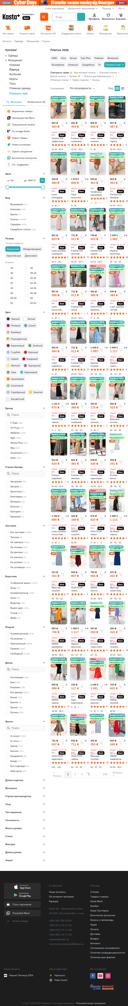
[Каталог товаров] (44, 17)
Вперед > (117, 774)
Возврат (94, 938)
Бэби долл (18, 771)
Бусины (17, 712)
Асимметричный (22, 593)
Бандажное (18, 756)
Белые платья (59, 76)
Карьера (53, 901)
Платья (14, 69)
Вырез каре (19, 608)
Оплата (94, 929)
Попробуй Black (21, 913)
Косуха (96, 80)
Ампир (16, 746)
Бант (15, 682)
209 (105, 774)
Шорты (13, 79)
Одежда (13, 55)
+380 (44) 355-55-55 (60, 920)
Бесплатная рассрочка (102, 915)
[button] (54, 114)
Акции (93, 924)
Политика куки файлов (102, 957)
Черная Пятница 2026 (21, 975)
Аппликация (19, 677)
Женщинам (15, 60)
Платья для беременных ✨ (100, 76)
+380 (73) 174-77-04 (60, 930)
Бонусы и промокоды (102, 920)
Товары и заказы (99, 896)
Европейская (14, 255)
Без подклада (19, 766)
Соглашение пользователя (105, 948)
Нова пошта (60, 980)
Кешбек (94, 906)
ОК (42, 180)
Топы (12, 83)
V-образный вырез (23, 583)
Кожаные (73, 64)
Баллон (17, 751)
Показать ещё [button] (18, 93)
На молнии (19, 562)
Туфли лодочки (81, 80)
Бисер (16, 697)
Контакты (95, 943)
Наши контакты (57, 892)
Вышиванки (58, 64)
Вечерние (113, 58)
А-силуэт (18, 736)
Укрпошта (59, 975)
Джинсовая (31, 255)
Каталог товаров (20, 921)
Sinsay (73, 58)
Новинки (14, 65)
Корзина (120, 19)
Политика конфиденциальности (107, 952)
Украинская (13, 249)
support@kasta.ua (59, 939)
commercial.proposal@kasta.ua (66, 944)
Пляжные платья (60, 80)
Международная (32, 249)
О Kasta (94, 892)
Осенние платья (109, 72)
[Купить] (62, 125)
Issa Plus (85, 58)
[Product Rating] (59, 145)
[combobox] (65, 17)
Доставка (95, 934)
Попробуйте (28, 14)
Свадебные (88, 64)
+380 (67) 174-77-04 (60, 925)
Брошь (16, 707)
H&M (54, 58)
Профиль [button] (94, 19)
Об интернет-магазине (61, 896)
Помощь (106, 8)
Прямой (17, 648)
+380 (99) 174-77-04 (60, 934)
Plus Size (103, 64)
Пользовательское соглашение (91, 1003)
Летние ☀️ (76, 76)
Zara (63, 58)
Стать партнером (54, 8)
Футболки (15, 74)
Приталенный (21, 643)
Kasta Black (96, 901)
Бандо (16, 761)
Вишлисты (108, 19)
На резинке (18, 638)
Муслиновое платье (86, 72)
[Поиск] (81, 17)
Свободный (20, 653)
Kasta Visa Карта (99, 910)
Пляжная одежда (20, 88)
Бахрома (17, 687)
